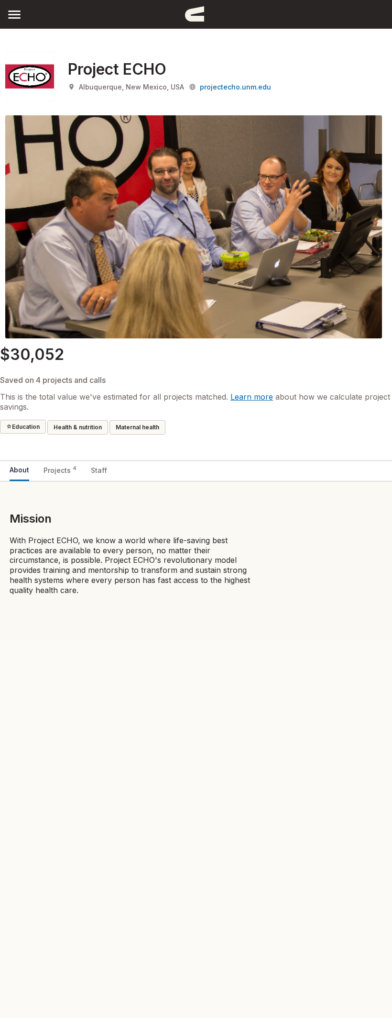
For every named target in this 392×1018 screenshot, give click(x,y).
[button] (14, 14)
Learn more (251, 397)
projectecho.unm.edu (235, 87)
